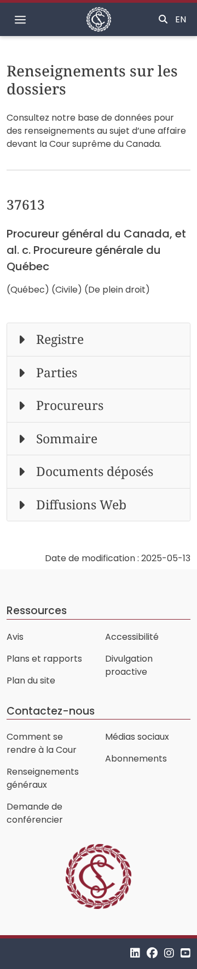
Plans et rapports (44, 658)
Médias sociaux (137, 736)
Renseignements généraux (43, 778)
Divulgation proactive (129, 665)
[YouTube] (185, 953)
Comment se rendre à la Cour (42, 743)
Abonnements (136, 758)
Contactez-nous (51, 711)
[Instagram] (169, 953)
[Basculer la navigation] (20, 19)
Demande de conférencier (35, 813)
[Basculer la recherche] (163, 20)
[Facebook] (152, 953)
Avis (15, 637)
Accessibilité (132, 637)
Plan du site (31, 680)
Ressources (37, 610)
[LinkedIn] (135, 953)
